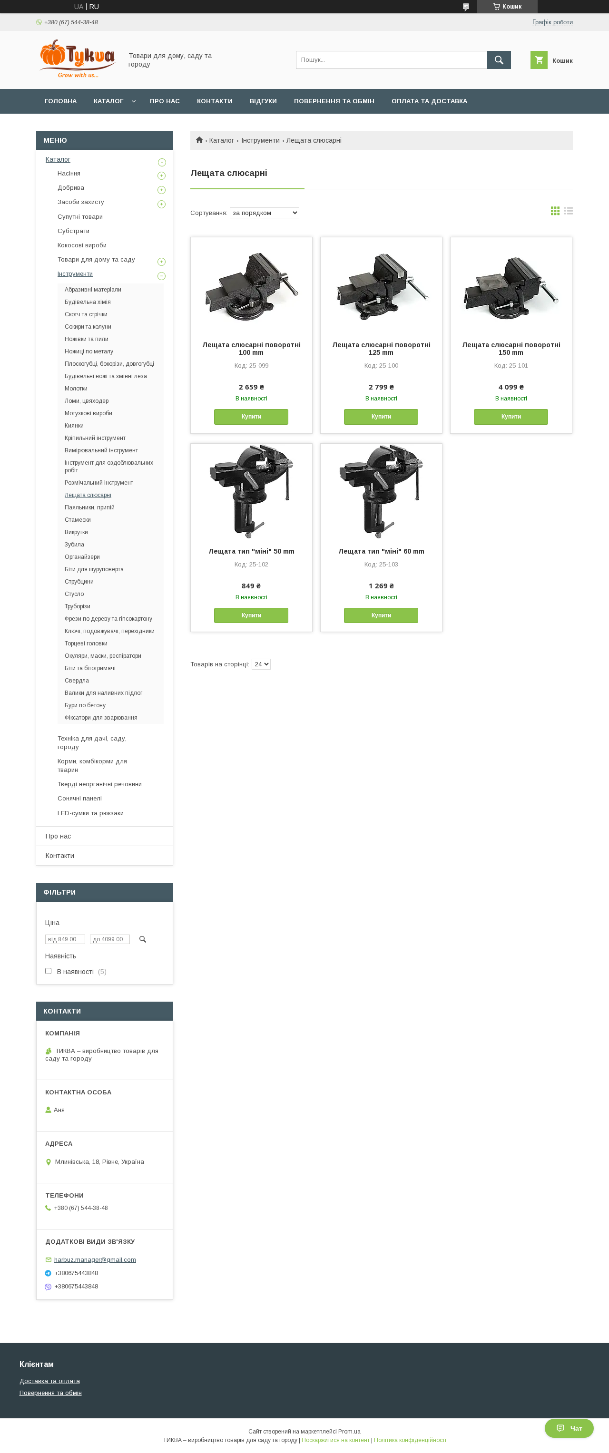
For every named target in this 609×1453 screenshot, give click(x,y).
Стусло (74, 594)
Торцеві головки (86, 643)
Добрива (71, 187)
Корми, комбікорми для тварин (92, 765)
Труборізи (77, 606)
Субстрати (73, 230)
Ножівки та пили (86, 339)
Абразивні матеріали (93, 289)
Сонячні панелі (80, 798)
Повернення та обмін (334, 101)
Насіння (69, 173)
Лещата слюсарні (88, 495)
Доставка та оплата (50, 1381)
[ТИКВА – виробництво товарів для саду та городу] (76, 76)
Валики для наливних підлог (103, 693)
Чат (576, 1428)
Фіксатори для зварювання (101, 717)
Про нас (165, 101)
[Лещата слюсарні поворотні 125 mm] (381, 284)
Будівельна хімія (88, 302)
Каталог (108, 101)
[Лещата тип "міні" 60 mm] (381, 491)
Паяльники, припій (90, 507)
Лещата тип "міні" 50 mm (251, 551)
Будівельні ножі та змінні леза (106, 376)
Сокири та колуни (88, 326)
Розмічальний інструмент (99, 482)
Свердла (77, 680)
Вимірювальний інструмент (101, 450)
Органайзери (82, 557)
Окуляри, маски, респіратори (103, 656)
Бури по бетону (85, 705)
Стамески (78, 520)
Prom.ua (349, 1431)
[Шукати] (499, 60)
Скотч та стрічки (86, 314)
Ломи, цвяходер (86, 401)
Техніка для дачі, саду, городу (92, 743)
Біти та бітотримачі (90, 668)
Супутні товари (80, 216)
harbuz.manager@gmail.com (95, 1259)
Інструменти (260, 140)
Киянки (74, 425)
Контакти (215, 101)
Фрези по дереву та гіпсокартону (108, 618)
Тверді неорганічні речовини (100, 784)
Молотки (76, 388)
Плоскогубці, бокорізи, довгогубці (109, 364)
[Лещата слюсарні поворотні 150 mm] (511, 284)
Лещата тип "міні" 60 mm (381, 551)
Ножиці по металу (89, 351)
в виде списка (568, 213)
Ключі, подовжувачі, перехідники (110, 631)
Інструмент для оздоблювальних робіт (109, 466)
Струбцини (79, 581)
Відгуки (263, 101)
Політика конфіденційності (410, 1440)
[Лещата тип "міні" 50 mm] (251, 491)
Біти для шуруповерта (94, 569)
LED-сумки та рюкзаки (91, 813)
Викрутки (76, 532)
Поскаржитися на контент (336, 1440)
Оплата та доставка (429, 101)
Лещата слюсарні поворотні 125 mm (381, 348)
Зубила (74, 544)
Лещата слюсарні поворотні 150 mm (511, 348)
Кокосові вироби (82, 245)
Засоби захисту (81, 201)
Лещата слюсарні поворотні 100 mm (251, 348)
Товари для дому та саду (96, 259)
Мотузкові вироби (88, 413)
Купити (251, 416)
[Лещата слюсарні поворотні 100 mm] (251, 284)
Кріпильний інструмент (95, 438)
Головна (61, 101)
